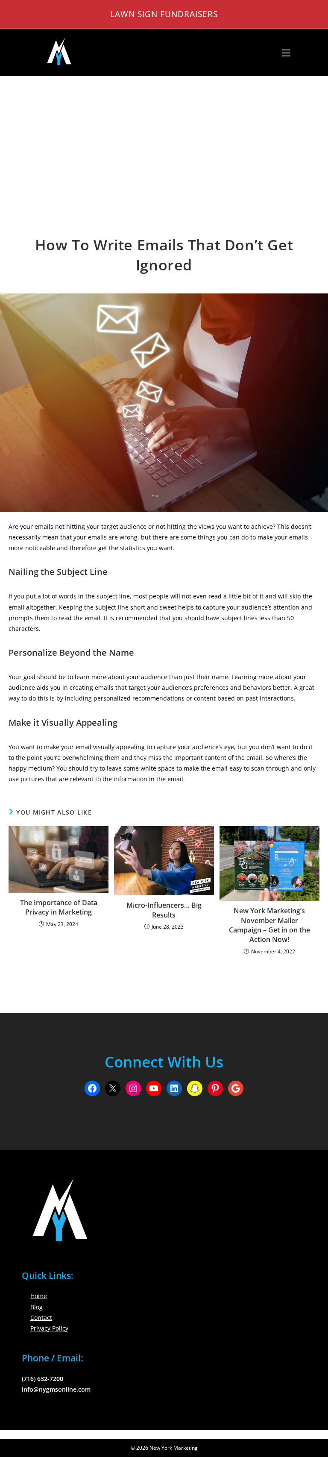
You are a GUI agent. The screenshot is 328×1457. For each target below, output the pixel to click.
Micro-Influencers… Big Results (164, 909)
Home (38, 1296)
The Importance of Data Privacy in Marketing (58, 907)
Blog (36, 1307)
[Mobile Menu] (282, 52)
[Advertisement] (164, 140)
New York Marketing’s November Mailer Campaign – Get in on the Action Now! (269, 925)
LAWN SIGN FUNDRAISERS (164, 14)
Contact (41, 1317)
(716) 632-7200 (42, 1379)
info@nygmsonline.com (56, 1389)
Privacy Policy (49, 1328)
